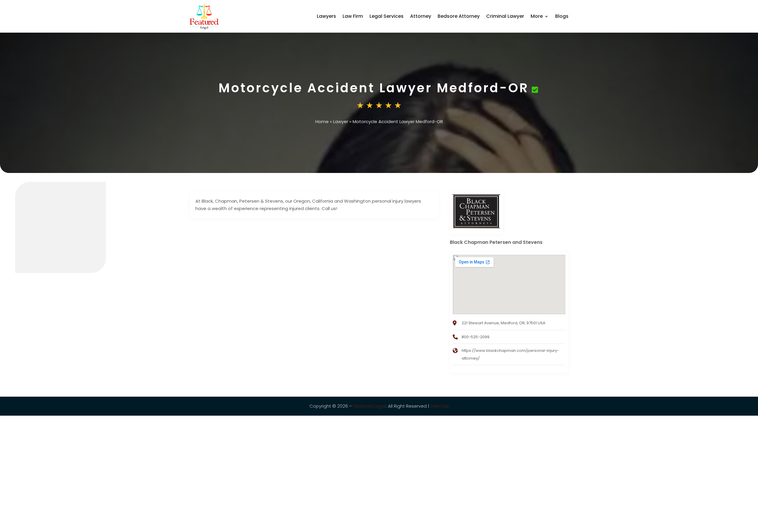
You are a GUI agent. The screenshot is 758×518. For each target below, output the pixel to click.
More (537, 16)
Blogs (561, 16)
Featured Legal (369, 406)
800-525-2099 (475, 337)
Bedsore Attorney (459, 16)
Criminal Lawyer (505, 16)
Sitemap (439, 406)
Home (322, 121)
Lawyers (326, 16)
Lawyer (340, 121)
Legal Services (387, 16)
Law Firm (353, 16)
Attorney (420, 16)
